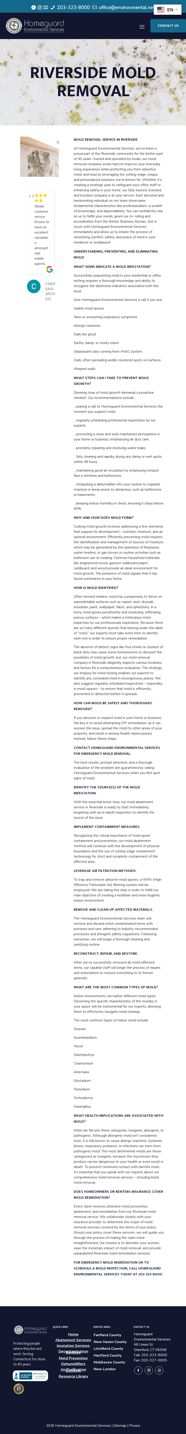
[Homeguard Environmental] (35, 26)
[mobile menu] (142, 26)
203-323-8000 (73, 7)
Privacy (134, 1425)
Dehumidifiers (73, 1363)
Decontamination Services (73, 1352)
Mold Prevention (73, 1358)
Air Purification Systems (73, 1370)
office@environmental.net (126, 7)
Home (73, 1334)
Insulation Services (73, 1345)
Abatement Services (73, 1340)
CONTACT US (168, 26)
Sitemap (119, 1425)
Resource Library (73, 1376)
